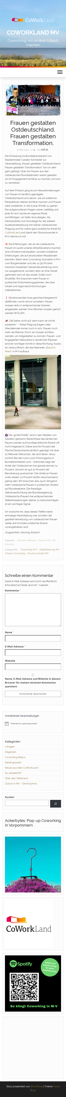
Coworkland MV (33, 32)
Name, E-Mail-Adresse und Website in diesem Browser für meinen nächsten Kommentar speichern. (33, 682)
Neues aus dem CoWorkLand (21, 767)
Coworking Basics (15, 757)
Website (10, 660)
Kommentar (13, 590)
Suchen (9, 797)
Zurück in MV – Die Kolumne (21, 783)
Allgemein (10, 752)
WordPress (36, 1086)
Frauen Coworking (15, 553)
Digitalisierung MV (49, 549)
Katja (44, 149)
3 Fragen (10, 746)
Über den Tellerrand (26, 540)
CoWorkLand (12, 232)
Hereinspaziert (13, 762)
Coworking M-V (28, 549)
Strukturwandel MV (37, 553)
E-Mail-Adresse (15, 646)
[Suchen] (55, 804)
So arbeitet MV (13, 773)
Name (9, 632)
